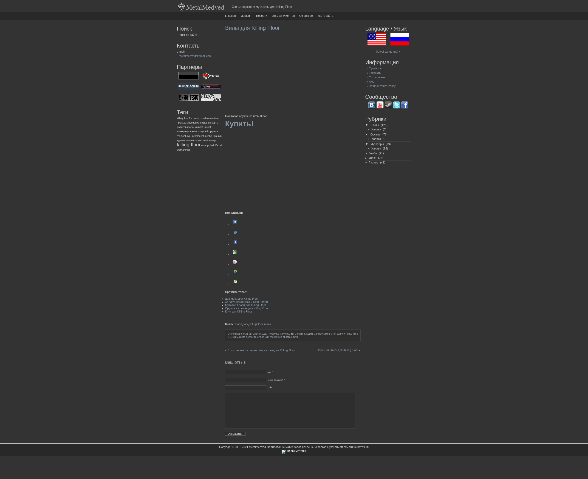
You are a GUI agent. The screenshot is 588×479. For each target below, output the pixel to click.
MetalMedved (205, 6)
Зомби (373, 153)
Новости (261, 15)
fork (245, 324)
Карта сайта (325, 15)
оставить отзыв (255, 336)
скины (198, 140)
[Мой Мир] (235, 274)
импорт (205, 145)
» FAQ (369, 81)
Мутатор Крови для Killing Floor (245, 305)
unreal (207, 127)
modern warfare (210, 118)
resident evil (183, 136)
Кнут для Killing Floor (238, 311)
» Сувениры (373, 68)
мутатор (182, 127)
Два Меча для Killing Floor (242, 298)
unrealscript (197, 136)
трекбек (274, 336)
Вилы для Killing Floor (252, 28)
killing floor (189, 144)
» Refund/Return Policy (380, 86)
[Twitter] (235, 234)
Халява (376, 129)
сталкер (195, 118)
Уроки (372, 158)
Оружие (284, 333)
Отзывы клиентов (283, 15)
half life (214, 145)
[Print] (235, 283)
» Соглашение (375, 77)
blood (238, 324)
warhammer (183, 149)
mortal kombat (195, 127)
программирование (188, 122)
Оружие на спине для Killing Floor (247, 308)
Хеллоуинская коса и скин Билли (246, 302)
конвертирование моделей (192, 131)
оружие (213, 131)
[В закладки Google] (235, 254)
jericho (208, 136)
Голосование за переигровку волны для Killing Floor (261, 350)
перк (214, 140)
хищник (190, 140)
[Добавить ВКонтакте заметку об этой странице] (235, 224)
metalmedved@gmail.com (195, 56)
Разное (373, 162)
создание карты (209, 122)
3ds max (217, 136)
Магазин (246, 15)
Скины (374, 125)
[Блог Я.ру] (235, 264)
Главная (230, 15)
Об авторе (306, 15)
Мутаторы (377, 144)
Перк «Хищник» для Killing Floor (337, 350)
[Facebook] (235, 244)
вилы (267, 324)
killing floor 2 (183, 118)
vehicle (207, 140)
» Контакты (373, 73)
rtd (220, 145)
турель (181, 140)
